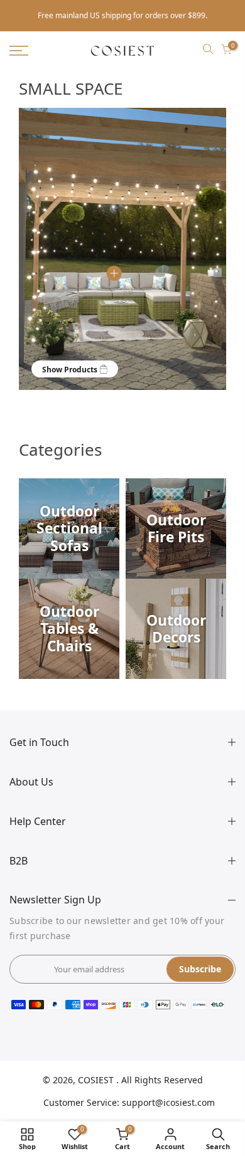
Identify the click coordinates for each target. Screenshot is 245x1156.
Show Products (70, 369)
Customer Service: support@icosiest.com (129, 1102)
